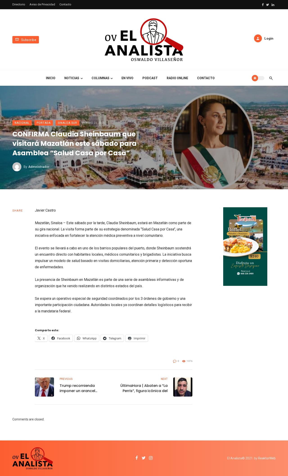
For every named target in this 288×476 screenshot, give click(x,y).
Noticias (71, 78)
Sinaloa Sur (67, 122)
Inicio (50, 78)
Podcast (150, 78)
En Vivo (127, 78)
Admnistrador (39, 167)
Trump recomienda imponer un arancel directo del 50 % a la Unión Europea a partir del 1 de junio (84, 388)
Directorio (18, 4)
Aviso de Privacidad (42, 4)
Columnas (100, 78)
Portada (44, 122)
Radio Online (177, 78)
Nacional (22, 122)
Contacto (65, 4)
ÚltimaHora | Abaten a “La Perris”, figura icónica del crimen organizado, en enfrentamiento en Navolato (144, 388)
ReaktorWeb (267, 458)
